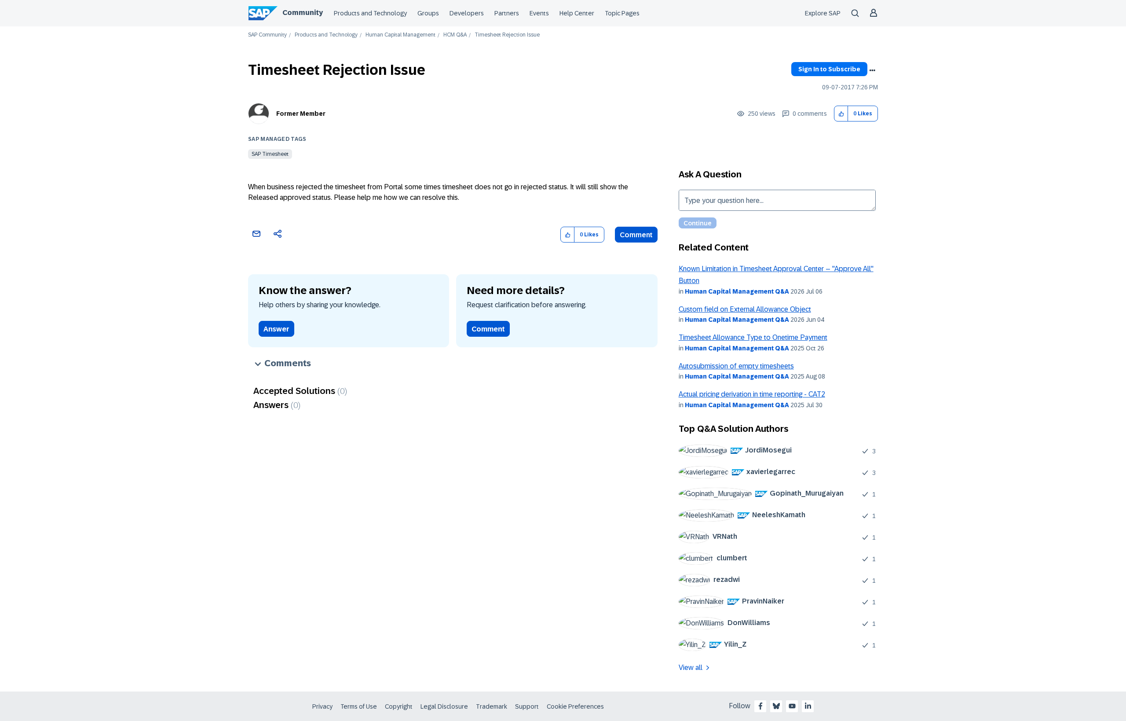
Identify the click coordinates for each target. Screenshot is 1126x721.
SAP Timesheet (270, 154)
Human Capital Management (400, 35)
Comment (636, 235)
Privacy (322, 706)
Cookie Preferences (575, 706)
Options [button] (872, 70)
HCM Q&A (455, 35)
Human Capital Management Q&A (737, 291)
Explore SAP (823, 13)
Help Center (576, 13)
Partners (506, 13)
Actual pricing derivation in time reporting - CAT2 (752, 394)
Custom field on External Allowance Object (745, 309)
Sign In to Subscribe (829, 69)
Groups (428, 13)
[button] (841, 113)
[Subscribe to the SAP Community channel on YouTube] (792, 706)
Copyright (399, 706)
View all (690, 667)
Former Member (300, 113)
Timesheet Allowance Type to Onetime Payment (753, 337)
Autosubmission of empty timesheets (736, 366)
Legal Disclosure (444, 706)
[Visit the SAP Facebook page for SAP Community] (760, 706)
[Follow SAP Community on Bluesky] (776, 706)
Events (539, 13)
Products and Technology (370, 13)
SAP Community (267, 35)
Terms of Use (358, 706)
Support (527, 706)
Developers (467, 13)
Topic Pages (622, 13)
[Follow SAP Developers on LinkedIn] (808, 706)
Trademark (491, 706)
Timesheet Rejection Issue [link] (507, 35)
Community (302, 12)
